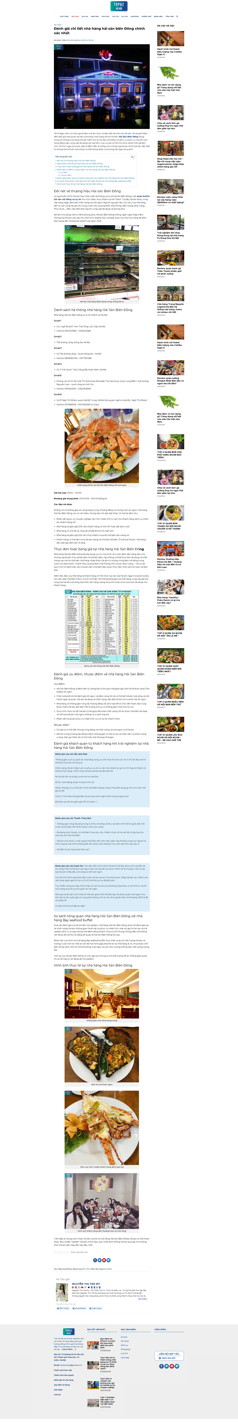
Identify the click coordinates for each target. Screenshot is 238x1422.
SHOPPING (135, 16)
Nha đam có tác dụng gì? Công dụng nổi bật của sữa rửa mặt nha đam (169, 88)
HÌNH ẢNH (95, 16)
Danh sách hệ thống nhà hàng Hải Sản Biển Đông (80, 164)
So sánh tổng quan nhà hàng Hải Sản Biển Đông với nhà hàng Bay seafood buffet (94, 181)
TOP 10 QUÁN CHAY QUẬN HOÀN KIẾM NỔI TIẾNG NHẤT (169, 669)
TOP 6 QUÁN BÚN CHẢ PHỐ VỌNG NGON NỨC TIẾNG (169, 455)
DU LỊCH (124, 16)
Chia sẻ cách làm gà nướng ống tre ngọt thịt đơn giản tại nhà (170, 126)
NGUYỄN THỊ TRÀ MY (86, 40)
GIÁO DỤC (105, 16)
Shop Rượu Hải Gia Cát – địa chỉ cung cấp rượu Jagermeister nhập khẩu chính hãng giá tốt (170, 163)
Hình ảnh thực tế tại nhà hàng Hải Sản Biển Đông (79, 184)
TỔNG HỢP (169, 16)
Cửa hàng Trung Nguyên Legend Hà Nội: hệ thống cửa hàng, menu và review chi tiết (170, 308)
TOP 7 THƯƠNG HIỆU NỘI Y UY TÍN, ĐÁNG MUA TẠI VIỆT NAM (107, 1400)
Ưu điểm (64, 172)
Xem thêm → (69, 1349)
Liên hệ (57, 1395)
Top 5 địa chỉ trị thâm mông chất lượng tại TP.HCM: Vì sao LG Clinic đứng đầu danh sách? (108, 1363)
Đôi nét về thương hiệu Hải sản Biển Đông (76, 161)
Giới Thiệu (64, 16)
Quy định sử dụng (62, 1385)
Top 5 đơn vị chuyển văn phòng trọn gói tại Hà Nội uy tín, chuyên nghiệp (107, 1383)
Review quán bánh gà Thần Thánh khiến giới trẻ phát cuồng (169, 271)
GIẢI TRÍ (115, 16)
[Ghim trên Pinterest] (104, 1260)
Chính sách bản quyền (64, 1375)
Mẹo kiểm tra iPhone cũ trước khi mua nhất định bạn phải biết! (107, 1343)
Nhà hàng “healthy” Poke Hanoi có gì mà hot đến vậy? (168, 600)
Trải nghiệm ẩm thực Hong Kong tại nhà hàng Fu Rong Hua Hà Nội (170, 235)
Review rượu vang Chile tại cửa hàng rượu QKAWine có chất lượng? (170, 200)
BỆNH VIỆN (158, 16)
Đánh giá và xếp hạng (64, 1380)
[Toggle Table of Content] (131, 157)
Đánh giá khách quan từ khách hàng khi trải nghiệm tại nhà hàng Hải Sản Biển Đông (95, 178)
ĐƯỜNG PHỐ (146, 16)
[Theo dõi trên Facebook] (161, 1366)
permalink (108, 1269)
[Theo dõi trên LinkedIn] (177, 1366)
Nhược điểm (66, 175)
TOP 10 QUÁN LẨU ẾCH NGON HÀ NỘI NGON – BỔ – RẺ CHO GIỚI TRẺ (169, 737)
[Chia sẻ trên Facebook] (95, 1260)
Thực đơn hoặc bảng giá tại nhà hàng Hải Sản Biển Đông (83, 166)
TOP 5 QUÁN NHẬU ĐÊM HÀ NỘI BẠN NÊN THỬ (170, 703)
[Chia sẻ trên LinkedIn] (108, 1260)
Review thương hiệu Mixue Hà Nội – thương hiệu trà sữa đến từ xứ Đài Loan (169, 563)
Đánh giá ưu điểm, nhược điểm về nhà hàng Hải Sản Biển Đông (86, 170)
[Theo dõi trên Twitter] (166, 1366)
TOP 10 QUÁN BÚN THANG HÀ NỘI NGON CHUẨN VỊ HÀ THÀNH (169, 526)
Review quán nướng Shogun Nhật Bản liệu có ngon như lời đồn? (170, 381)
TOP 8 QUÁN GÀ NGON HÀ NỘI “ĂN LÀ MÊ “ (169, 634)
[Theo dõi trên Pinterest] (171, 1366)
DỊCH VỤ (85, 16)
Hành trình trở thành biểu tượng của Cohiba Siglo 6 (169, 52)
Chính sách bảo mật (63, 1370)
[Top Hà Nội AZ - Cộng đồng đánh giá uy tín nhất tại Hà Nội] (119, 6)
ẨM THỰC (75, 16)
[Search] (177, 16)
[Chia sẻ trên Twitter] (100, 1260)
